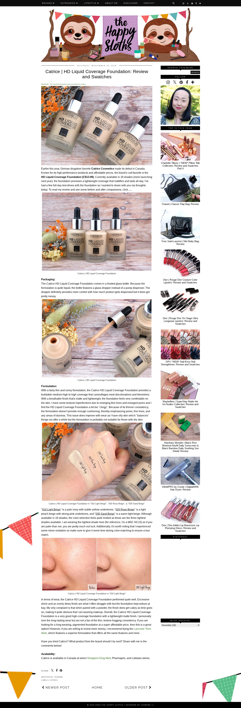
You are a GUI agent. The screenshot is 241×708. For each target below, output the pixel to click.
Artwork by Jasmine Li (140, 705)
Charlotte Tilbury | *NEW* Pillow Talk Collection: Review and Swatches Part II (180, 166)
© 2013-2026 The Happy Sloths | (106, 705)
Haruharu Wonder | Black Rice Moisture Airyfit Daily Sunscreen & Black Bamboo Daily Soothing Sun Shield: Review (180, 446)
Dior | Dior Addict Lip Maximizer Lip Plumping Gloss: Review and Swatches (180, 528)
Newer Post (57, 687)
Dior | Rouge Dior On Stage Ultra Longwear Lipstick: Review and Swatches (180, 321)
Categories (68, 3)
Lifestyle (90, 3)
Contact (149, 3)
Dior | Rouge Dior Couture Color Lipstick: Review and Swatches (180, 281)
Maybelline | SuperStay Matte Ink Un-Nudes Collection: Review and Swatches (180, 404)
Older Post (137, 687)
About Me (111, 3)
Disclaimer (131, 3)
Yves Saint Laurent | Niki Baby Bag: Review (180, 242)
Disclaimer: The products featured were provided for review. (63, 84)
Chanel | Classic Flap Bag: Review (180, 204)
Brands (47, 3)
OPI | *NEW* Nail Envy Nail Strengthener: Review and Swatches (180, 363)
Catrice (54, 680)
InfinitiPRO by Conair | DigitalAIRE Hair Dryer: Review (180, 488)
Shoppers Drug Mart (99, 658)
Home (97, 687)
